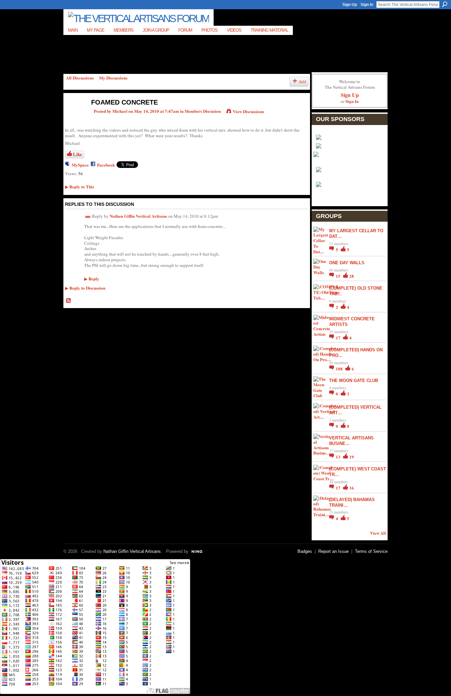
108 (340, 368)
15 (338, 276)
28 (351, 276)
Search (444, 4)
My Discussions (113, 78)
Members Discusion (203, 111)
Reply (91, 278)
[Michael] (74, 116)
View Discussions (248, 111)
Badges (304, 551)
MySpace (80, 165)
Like (77, 154)
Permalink (88, 217)
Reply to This (79, 186)
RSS (69, 301)
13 (338, 457)
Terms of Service (371, 551)
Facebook (106, 165)
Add (302, 81)
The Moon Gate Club (353, 380)
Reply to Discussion (85, 288)
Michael (119, 111)
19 (351, 457)
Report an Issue (333, 551)
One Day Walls (346, 262)
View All (378, 533)
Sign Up (349, 4)
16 (351, 488)
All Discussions (80, 78)
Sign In (367, 4)
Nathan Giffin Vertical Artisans (138, 216)
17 (338, 337)
